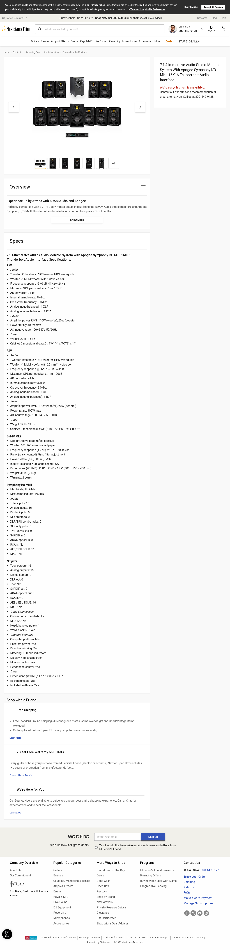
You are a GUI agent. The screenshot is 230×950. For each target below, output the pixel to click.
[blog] (29, 884)
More (157, 41)
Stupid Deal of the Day (111, 870)
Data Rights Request (89, 937)
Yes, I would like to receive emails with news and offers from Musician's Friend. (137, 847)
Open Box (103, 886)
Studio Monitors (51, 52)
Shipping (189, 882)
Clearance (103, 912)
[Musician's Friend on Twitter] (193, 913)
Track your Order (195, 876)
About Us (15, 870)
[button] (223, 29)
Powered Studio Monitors (75, 52)
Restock (102, 891)
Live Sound (101, 41)
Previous (13, 107)
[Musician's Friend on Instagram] (206, 913)
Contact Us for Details (21, 775)
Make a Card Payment (198, 898)
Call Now (200, 870)
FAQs (187, 892)
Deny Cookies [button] (191, 7)
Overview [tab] (20, 187)
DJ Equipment (62, 907)
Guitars (35, 41)
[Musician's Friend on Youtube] (200, 913)
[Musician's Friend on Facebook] (187, 913)
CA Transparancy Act (183, 937)
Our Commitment (20, 875)
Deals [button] (169, 41)
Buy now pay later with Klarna (158, 881)
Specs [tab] (17, 241)
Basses (45, 41)
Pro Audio (17, 52)
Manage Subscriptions (198, 903)
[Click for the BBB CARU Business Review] (31, 938)
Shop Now (101, 18)
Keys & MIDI (86, 41)
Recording (115, 41)
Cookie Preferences (155, 9)
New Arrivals (105, 902)
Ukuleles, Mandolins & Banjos (71, 881)
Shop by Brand (106, 897)
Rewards (202, 18)
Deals (100, 875)
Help (223, 18)
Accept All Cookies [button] (213, 7)
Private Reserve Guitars (111, 907)
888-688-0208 (121, 18)
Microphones (129, 41)
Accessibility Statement (98, 942)
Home (6, 52)
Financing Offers (150, 875)
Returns (189, 887)
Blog (214, 18)
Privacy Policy (98, 5)
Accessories (146, 41)
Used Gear (103, 881)
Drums (74, 41)
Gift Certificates (106, 918)
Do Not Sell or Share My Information (58, 937)
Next (140, 107)
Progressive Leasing (153, 886)
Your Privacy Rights (159, 937)
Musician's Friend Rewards (157, 870)
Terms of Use (137, 9)
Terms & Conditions (136, 937)
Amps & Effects (60, 41)
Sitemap (201, 937)
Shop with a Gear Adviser (112, 923)
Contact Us (15, 812)
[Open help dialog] (7, 934)
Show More (77, 219)
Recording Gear (33, 52)
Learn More (15, 737)
